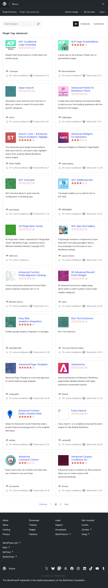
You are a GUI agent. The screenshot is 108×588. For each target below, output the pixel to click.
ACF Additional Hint (82, 180)
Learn (58, 520)
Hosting (6, 529)
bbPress (8, 552)
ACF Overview (27, 180)
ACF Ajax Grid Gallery (83, 226)
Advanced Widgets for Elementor (82, 135)
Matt (6, 547)
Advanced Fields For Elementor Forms (82, 89)
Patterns (33, 534)
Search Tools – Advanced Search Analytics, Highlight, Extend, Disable (34, 136)
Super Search (26, 87)
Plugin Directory (10, 12)
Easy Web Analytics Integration (30, 320)
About (5, 520)
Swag (86, 534)
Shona (12, 568)
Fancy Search (78, 410)
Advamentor (78, 364)
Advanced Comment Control (29, 458)
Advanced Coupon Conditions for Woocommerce (81, 458)
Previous (43, 504)
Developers (60, 529)
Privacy (6, 534)
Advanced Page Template (33, 364)
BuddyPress (10, 556)
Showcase (34, 520)
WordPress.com (12, 543)
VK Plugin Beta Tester (31, 226)
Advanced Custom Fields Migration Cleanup (32, 274)
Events (85, 525)
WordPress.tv (63, 534)
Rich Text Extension (82, 318)
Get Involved (88, 520)
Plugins (32, 529)
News (5, 525)
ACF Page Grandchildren (84, 41)
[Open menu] (104, 4)
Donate (87, 529)
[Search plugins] (38, 24)
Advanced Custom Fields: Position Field (30, 412)
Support (59, 525)
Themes (33, 525)
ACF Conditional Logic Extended (27, 43)
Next (67, 504)
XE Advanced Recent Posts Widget (83, 274)
